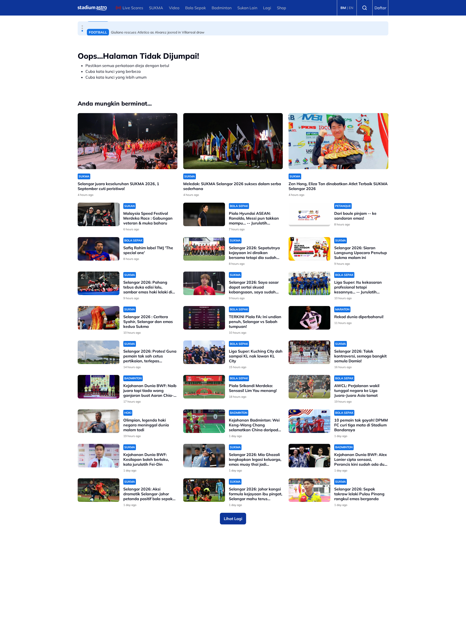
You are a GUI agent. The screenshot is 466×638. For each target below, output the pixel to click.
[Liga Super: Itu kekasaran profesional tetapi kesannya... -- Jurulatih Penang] (309, 283)
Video (174, 7)
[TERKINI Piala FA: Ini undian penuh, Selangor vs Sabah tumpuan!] (204, 318)
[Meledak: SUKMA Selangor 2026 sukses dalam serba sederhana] (233, 141)
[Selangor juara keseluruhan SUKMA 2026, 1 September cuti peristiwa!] (127, 141)
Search (364, 8)
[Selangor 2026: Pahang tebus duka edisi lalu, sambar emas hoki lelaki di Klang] (98, 283)
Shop (281, 7)
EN (351, 8)
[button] (82, 26)
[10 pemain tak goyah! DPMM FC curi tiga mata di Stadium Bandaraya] (309, 421)
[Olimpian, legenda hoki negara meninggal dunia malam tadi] (98, 421)
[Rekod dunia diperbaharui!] (309, 318)
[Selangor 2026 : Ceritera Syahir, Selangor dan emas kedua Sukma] (98, 318)
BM (343, 8)
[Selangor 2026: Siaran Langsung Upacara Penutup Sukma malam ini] (309, 249)
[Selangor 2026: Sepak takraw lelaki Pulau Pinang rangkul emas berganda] (309, 490)
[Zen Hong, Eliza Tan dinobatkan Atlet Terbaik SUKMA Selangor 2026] (338, 141)
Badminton (222, 7)
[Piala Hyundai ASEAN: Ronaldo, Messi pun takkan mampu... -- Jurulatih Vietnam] (204, 214)
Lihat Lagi (233, 518)
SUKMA (156, 7)
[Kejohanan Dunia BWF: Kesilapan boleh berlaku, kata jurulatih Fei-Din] (98, 455)
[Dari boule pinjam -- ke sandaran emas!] (309, 214)
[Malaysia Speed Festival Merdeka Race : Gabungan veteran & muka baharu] (98, 214)
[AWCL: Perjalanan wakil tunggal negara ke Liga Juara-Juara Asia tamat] (309, 386)
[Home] (92, 8)
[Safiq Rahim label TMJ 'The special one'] (98, 249)
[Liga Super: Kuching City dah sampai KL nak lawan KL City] (204, 352)
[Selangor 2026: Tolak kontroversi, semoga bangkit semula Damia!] (309, 352)
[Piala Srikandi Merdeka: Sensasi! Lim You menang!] (204, 386)
